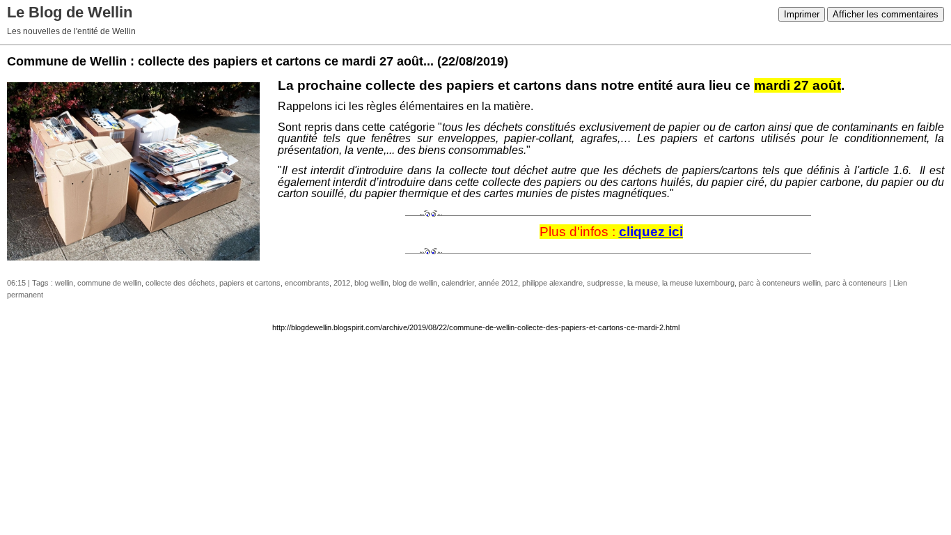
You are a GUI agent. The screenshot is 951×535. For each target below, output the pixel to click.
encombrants (307, 283)
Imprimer (801, 14)
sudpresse (605, 283)
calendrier (457, 283)
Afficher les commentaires (885, 14)
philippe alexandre (552, 283)
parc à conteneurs (856, 283)
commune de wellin (109, 283)
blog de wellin (415, 283)
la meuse (642, 283)
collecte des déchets (180, 283)
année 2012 (498, 283)
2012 (341, 283)
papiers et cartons (250, 283)
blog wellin (371, 283)
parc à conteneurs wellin (780, 283)
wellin (64, 283)
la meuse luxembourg (698, 283)
